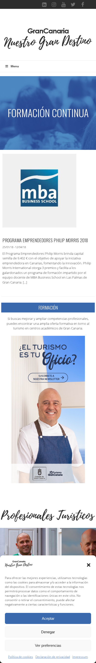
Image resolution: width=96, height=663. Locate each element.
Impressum (80, 657)
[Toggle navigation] (48, 21)
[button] (88, 565)
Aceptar (48, 618)
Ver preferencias (48, 645)
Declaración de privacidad (52, 657)
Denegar (48, 632)
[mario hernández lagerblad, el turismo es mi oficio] (48, 409)
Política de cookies (20, 657)
